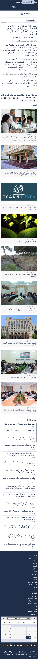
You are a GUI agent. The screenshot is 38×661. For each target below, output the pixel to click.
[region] (20, 486)
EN (27, 7)
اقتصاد (35, 563)
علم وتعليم (31, 20)
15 (10, 631)
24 (35, 637)
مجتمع (35, 569)
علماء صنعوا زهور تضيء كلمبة (26, 242)
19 (25, 634)
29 (10, 637)
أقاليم (35, 566)
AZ (32, 7)
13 (19, 631)
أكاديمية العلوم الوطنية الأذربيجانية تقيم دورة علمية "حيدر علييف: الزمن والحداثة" (20, 309)
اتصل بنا (34, 593)
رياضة (35, 577)
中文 (13, 7)
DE (24, 7)
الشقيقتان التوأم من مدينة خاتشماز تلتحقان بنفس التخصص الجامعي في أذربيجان (19, 438)
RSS (35, 609)
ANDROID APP (32, 612)
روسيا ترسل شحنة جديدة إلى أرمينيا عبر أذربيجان (19, 424)
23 (5, 634)
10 (35, 631)
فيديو (35, 587)
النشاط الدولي (32, 598)
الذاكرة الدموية (32, 582)
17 (35, 634)
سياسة (34, 561)
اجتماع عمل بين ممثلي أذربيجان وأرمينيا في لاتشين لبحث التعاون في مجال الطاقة (19, 495)
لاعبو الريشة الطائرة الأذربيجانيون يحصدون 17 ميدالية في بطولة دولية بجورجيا (20, 504)
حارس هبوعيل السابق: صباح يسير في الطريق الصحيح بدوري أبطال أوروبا (20, 471)
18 (30, 634)
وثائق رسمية (33, 558)
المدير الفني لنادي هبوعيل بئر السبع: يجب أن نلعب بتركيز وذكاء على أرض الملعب (19, 545)
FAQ (35, 607)
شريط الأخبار (31, 420)
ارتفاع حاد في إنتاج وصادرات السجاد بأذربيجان (20, 430)
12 (25, 631)
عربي (16, 7)
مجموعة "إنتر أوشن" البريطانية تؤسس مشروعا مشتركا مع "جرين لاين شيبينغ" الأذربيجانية (20, 454)
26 (25, 637)
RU (29, 7)
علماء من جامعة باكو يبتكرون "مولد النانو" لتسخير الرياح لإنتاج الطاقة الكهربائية (20, 174)
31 (35, 640)
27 (19, 637)
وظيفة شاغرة (32, 603)
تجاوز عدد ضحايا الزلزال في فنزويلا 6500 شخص (19, 511)
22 (10, 634)
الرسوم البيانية (32, 585)
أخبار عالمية (33, 580)
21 (14, 634)
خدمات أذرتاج (32, 601)
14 (14, 631)
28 (14, 637)
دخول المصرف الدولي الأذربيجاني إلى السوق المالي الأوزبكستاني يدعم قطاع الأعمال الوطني (20, 487)
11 (30, 631)
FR (22, 7)
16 (5, 631)
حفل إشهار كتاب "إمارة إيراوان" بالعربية (23, 377)
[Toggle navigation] (34, 13)
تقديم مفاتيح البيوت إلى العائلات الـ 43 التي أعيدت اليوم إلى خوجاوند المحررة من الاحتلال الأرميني (19, 526)
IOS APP (34, 614)
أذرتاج (13, 41)
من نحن (34, 596)
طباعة (20, 37)
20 (19, 634)
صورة (35, 590)
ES (20, 7)
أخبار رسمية (33, 556)
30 (5, 637)
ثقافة (35, 571)
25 (30, 637)
